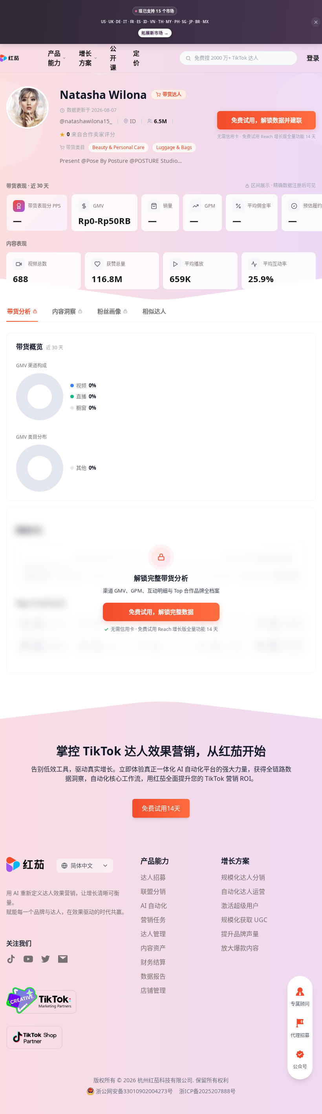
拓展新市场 (154, 33)
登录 (313, 58)
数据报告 (153, 976)
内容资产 (153, 948)
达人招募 (153, 877)
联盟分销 (153, 891)
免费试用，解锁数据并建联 (266, 120)
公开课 (113, 58)
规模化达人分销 (243, 877)
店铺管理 (153, 990)
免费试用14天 (161, 808)
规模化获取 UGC (244, 919)
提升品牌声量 (240, 934)
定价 (136, 58)
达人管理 (153, 934)
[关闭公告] (315, 22)
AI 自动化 (154, 905)
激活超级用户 (240, 905)
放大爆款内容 (240, 948)
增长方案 (85, 58)
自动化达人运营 (243, 891)
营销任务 (153, 919)
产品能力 (54, 58)
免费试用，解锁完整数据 (161, 612)
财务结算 (153, 962)
